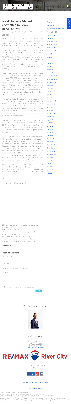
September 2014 (52, 51)
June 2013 (50, 91)
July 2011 (50, 160)
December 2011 (52, 145)
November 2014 (52, 44)
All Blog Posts (51, 25)
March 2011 (50, 173)
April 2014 (50, 66)
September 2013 (52, 82)
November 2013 (52, 79)
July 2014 (50, 57)
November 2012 (52, 110)
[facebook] (29, 374)
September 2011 (52, 154)
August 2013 (50, 85)
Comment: (6, 272)
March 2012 (50, 135)
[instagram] (42, 374)
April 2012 (50, 132)
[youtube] (38, 374)
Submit (39, 290)
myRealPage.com (38, 388)
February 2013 (51, 101)
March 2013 (50, 98)
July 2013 (50, 88)
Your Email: (7, 263)
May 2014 (50, 63)
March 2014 (50, 69)
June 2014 (50, 60)
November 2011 (52, 148)
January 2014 (51, 73)
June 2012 (50, 126)
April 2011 (50, 170)
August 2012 (50, 120)
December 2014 (52, 41)
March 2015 (50, 38)
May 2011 (50, 167)
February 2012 (51, 138)
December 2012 (52, 107)
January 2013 (51, 104)
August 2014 (50, 54)
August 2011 (50, 157)
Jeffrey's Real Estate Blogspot (56, 28)
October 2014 (51, 47)
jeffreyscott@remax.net (35, 347)
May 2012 (50, 129)
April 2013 (50, 94)
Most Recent (51, 35)
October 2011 (51, 151)
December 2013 (52, 76)
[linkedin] (33, 374)
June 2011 (50, 163)
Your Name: (7, 257)
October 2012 (51, 113)
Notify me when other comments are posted (19, 287)
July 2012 (50, 123)
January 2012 (51, 142)
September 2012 (52, 116)
